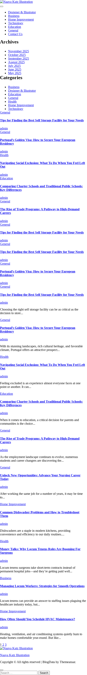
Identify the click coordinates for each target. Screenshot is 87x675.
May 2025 (14, 73)
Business (13, 16)
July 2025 (14, 65)
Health (12, 101)
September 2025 (18, 58)
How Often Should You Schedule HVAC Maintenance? (37, 619)
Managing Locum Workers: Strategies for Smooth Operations (42, 586)
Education (14, 26)
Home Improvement (21, 19)
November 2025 (18, 51)
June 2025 (14, 69)
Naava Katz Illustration (15, 655)
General (13, 30)
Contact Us (15, 34)
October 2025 (17, 55)
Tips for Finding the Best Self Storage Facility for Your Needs (42, 120)
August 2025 (16, 62)
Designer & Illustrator (22, 12)
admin (4, 128)
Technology (15, 23)
